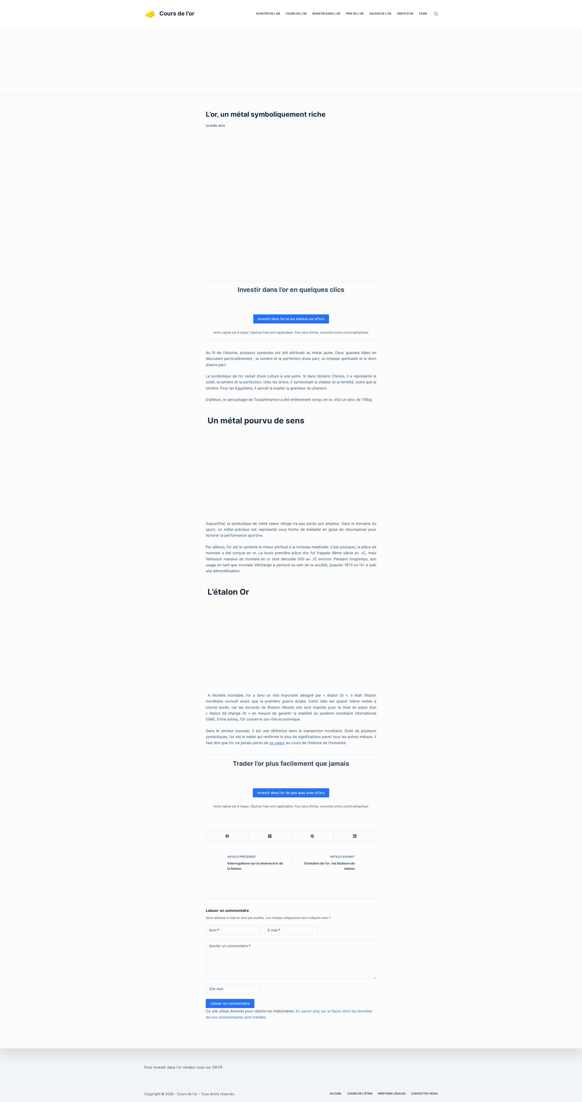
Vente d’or (405, 13)
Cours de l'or (176, 13)
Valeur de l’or (380, 13)
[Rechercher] (436, 13)
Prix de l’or (355, 13)
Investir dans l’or (326, 13)
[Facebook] (227, 836)
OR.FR (217, 1067)
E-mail (274, 930)
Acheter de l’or (268, 13)
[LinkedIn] (355, 836)
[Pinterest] (312, 836)
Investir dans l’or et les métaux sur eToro (291, 319)
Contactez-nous (424, 1093)
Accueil (336, 1093)
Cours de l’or (296, 13)
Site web (216, 989)
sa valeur (277, 743)
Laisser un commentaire (230, 1003)
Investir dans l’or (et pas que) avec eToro (291, 793)
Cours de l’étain (359, 1093)
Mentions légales (392, 1093)
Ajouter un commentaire (230, 946)
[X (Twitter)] (269, 836)
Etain (423, 13)
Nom (214, 930)
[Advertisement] (291, 61)
